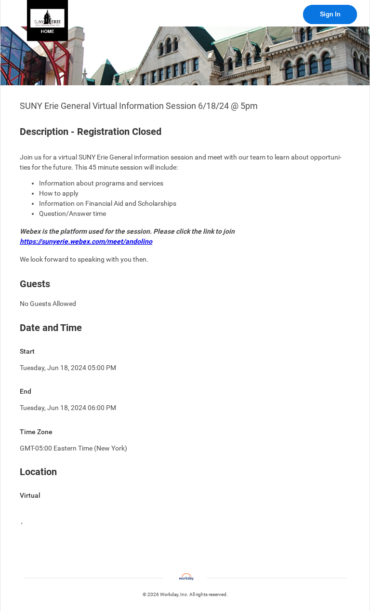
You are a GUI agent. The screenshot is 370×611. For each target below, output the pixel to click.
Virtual (30, 495)
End (25, 391)
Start (27, 351)
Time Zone (36, 432)
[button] (47, 20)
